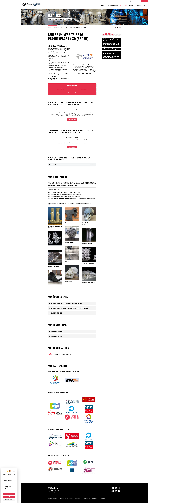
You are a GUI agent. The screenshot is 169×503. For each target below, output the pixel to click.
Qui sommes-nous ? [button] (112, 5)
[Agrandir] (92, 51)
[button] (118, 27)
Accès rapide (144, 1)
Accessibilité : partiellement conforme (69, 498)
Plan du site (101, 498)
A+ (134, 1)
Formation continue (57, 331)
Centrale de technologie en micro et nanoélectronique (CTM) (111, 44)
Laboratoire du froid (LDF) (110, 49)
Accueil (103, 5)
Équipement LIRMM (56, 313)
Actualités (132, 5)
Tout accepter (8, 494)
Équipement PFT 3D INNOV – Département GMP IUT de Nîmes (69, 308)
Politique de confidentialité (89, 498)
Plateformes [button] (123, 5)
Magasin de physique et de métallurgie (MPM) (111, 52)
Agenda (139, 5)
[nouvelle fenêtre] (55, 406)
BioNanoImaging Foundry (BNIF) (110, 39)
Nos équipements (72, 85)
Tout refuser (9, 497)
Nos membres (60, 89)
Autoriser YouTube (72, 119)
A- (138, 1)
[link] (113, 27)
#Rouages (60, 102)
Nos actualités (72, 93)
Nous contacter (84, 89)
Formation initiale (57, 336)
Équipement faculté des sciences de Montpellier (66, 303)
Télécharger (50, 354)
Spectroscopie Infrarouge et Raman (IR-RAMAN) (111, 56)
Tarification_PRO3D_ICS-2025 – (61, 354)
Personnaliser (8, 499)
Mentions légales (52, 498)
